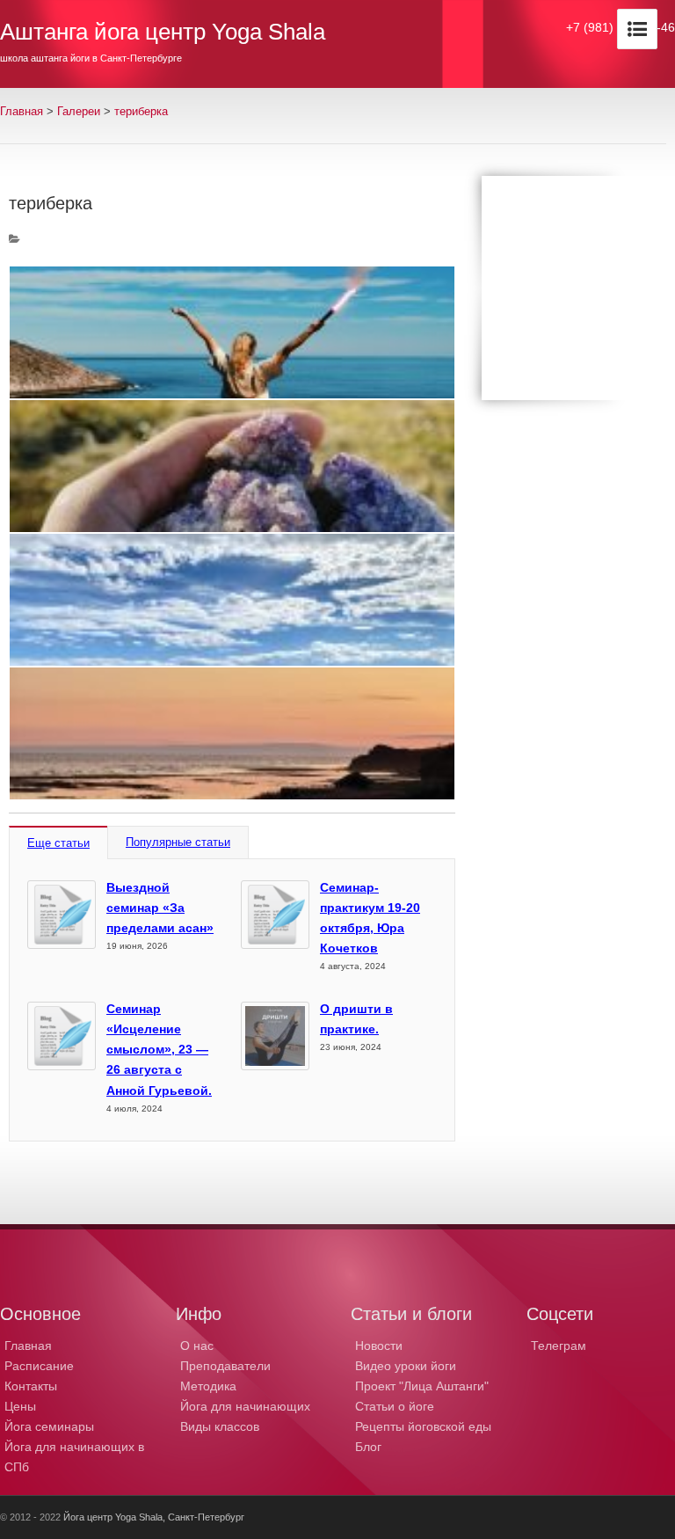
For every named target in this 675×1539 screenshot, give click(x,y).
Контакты (30, 1386)
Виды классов (219, 1426)
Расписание (39, 1366)
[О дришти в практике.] (275, 1036)
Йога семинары (49, 1426)
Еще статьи (58, 843)
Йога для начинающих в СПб (74, 1457)
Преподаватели (225, 1366)
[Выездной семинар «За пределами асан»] (61, 914)
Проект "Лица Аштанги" (422, 1386)
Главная (21, 112)
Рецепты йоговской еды (423, 1426)
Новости (379, 1345)
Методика (208, 1386)
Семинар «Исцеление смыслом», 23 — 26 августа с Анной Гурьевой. (159, 1049)
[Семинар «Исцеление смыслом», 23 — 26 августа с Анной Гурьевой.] (61, 1036)
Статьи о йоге (394, 1406)
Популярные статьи (178, 842)
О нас (197, 1345)
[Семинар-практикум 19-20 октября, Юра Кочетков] (275, 914)
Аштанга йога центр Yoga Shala (162, 31)
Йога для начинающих (245, 1406)
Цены (20, 1406)
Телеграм (558, 1345)
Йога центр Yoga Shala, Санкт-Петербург (153, 1517)
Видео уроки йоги (405, 1366)
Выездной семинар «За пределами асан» (160, 907)
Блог (368, 1447)
